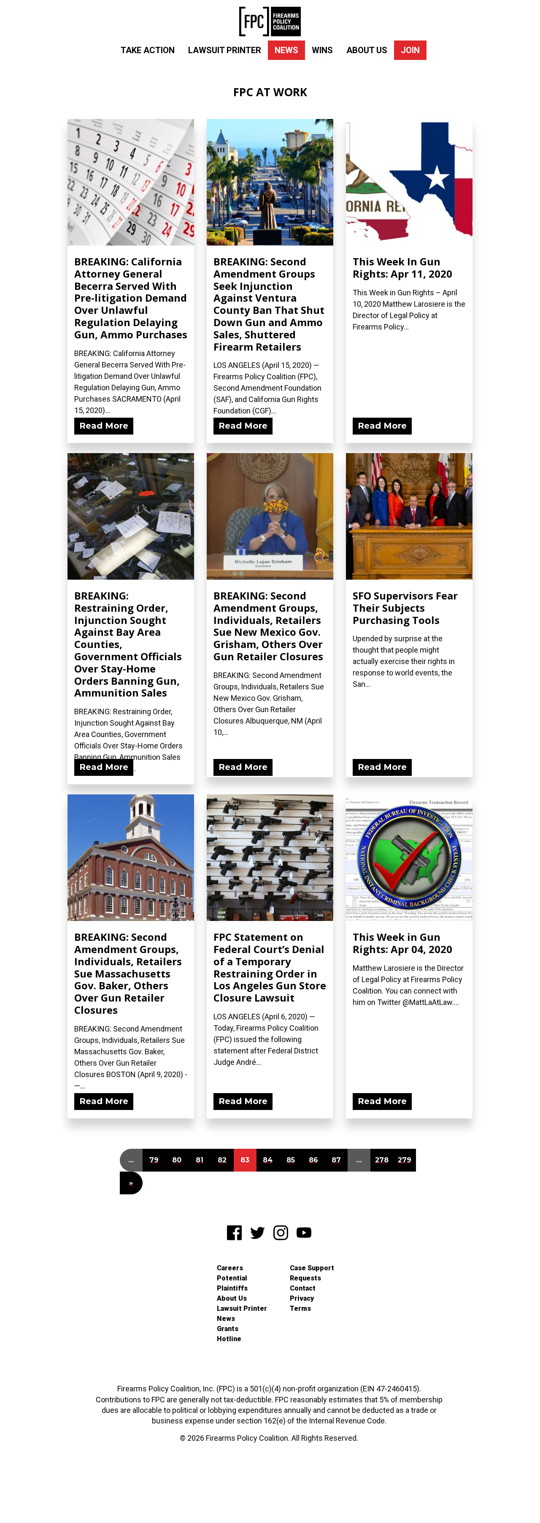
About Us (366, 50)
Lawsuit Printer (224, 50)
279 (404, 1160)
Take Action (148, 50)
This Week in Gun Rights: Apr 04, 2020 (402, 943)
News (286, 50)
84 (268, 1160)
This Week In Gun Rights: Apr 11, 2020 (402, 267)
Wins (322, 50)
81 (199, 1160)
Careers (230, 1268)
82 (222, 1160)
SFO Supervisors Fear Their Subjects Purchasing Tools (405, 608)
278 (382, 1160)
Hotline (229, 1339)
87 (336, 1160)
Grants (227, 1329)
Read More (103, 426)
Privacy (302, 1298)
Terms (300, 1308)
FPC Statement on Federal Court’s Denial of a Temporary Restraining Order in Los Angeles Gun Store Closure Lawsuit (269, 967)
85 (290, 1160)
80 (176, 1160)
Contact (303, 1288)
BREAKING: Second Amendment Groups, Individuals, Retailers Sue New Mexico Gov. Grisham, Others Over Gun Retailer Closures (268, 626)
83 (244, 1160)
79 (154, 1160)
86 (313, 1160)
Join (410, 50)
